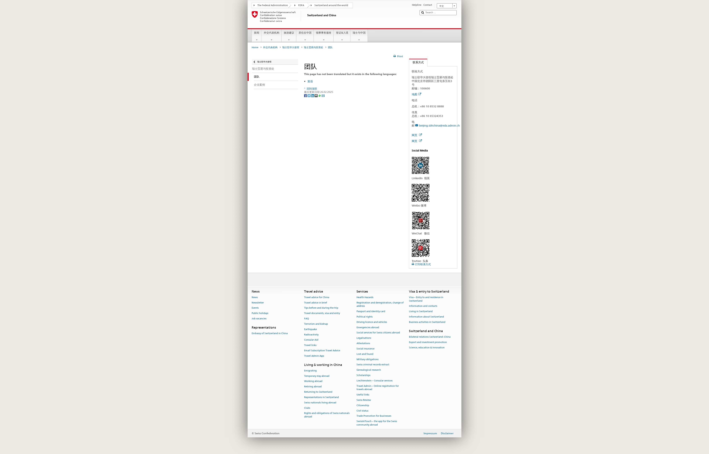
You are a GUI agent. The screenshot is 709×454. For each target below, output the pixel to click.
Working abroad (313, 381)
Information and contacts (423, 306)
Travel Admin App (314, 355)
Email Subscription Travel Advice (322, 350)
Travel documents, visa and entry (322, 313)
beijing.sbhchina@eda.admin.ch (439, 125)
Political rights (365, 316)
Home (255, 47)
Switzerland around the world (331, 5)
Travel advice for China (316, 297)
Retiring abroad (313, 386)
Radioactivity (311, 334)
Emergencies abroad (368, 327)
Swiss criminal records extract (373, 364)
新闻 (256, 32)
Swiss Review (364, 400)
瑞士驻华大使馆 (290, 47)
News (255, 297)
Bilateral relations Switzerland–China (430, 336)
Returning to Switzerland (318, 391)
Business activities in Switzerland (427, 322)
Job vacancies (259, 318)
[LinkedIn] (313, 95)
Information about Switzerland (426, 316)
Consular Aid (311, 340)
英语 (310, 81)
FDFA (301, 5)
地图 (414, 94)
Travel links (310, 345)
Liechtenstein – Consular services (375, 380)
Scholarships (363, 375)
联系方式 (416, 62)
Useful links (363, 394)
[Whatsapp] (320, 95)
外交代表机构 (271, 32)
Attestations (363, 343)
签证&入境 (342, 32)
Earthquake (310, 329)
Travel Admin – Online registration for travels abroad (378, 388)
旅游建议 (289, 32)
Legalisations (364, 338)
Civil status (362, 410)
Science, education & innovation (427, 347)
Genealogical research (369, 369)
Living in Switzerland (421, 311)
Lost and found (365, 354)
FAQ (306, 318)
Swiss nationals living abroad (320, 402)
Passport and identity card (371, 311)
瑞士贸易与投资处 (313, 47)
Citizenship (363, 405)
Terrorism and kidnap (316, 323)
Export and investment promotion (428, 342)
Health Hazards (365, 297)
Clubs (307, 408)
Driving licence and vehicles (372, 322)
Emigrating (310, 370)
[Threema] (316, 95)
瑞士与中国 (359, 32)
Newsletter (258, 302)
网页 (415, 135)
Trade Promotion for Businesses (374, 416)
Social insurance (365, 348)
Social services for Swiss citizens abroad (378, 332)
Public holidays (260, 313)
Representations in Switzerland (321, 397)
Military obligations (368, 359)
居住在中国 (305, 32)
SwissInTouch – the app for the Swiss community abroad (377, 423)
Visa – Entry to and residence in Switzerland (426, 299)
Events (255, 308)
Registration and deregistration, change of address (380, 304)
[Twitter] (309, 95)
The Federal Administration (272, 5)
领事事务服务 (323, 32)
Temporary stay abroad (316, 376)
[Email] (323, 95)
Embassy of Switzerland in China (270, 333)
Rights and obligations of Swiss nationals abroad (327, 415)
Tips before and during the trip (321, 308)
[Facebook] (306, 95)
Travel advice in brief (315, 302)
